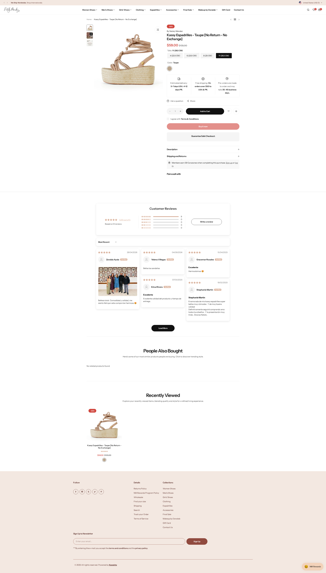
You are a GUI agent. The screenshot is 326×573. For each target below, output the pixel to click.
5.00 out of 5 (124, 220)
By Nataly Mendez (175, 31)
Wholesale (138, 497)
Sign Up (197, 541)
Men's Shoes (168, 493)
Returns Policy (140, 488)
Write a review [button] (206, 222)
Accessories (168, 510)
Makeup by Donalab (171, 518)
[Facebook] (75, 491)
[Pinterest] (101, 491)
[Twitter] (88, 491)
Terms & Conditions (190, 119)
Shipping (138, 506)
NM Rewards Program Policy (146, 493)
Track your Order (141, 514)
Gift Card (167, 523)
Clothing (167, 501)
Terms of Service (141, 518)
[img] (104, 252)
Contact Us (168, 527)
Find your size (140, 501)
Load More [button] (163, 328)
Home (89, 19)
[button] (7, 2)
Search (137, 510)
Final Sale (167, 514)
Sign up (229, 163)
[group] (128, 59)
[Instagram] (82, 491)
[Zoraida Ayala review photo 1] (117, 281)
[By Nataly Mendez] (12, 10)
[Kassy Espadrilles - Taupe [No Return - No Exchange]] (104, 424)
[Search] (308, 10)
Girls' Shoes (168, 497)
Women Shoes (169, 488)
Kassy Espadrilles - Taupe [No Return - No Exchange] (104, 446)
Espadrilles (167, 506)
